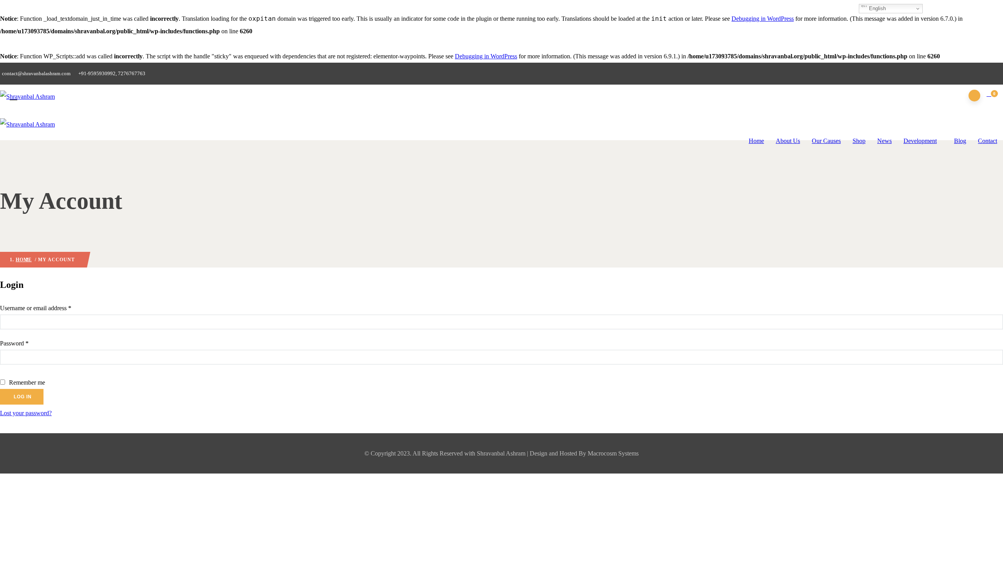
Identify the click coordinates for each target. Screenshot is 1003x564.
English (876, 8)
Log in (23, 397)
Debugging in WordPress (762, 18)
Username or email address (47, 307)
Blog (960, 140)
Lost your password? (26, 413)
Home (756, 140)
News (884, 140)
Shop (859, 140)
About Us (788, 140)
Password (25, 343)
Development (920, 140)
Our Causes (826, 140)
